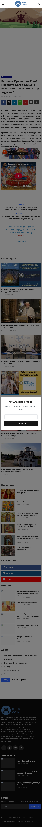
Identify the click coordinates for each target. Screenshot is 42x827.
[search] (39, 3)
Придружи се (21, 423)
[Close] (38, 400)
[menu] (2, 3)
